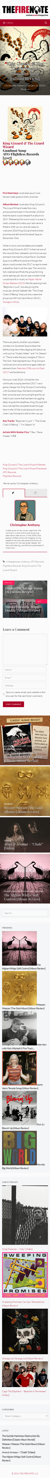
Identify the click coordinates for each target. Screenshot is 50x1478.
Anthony (25, 561)
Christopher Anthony (25, 525)
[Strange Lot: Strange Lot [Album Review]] (25, 1352)
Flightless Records (12, 475)
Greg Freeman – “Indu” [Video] (17, 1249)
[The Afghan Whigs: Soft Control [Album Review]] (25, 901)
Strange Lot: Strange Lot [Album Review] (22, 1358)
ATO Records (9, 472)
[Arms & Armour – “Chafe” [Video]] (25, 850)
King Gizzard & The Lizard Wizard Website (24, 464)
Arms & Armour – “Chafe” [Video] (18, 1452)
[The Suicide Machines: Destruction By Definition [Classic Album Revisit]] (25, 763)
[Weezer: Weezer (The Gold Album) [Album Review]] (25, 814)
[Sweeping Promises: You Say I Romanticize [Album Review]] (25, 1295)
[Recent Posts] (36, 493)
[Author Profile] (14, 493)
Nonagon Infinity (11, 301)
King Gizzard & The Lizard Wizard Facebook (25, 468)
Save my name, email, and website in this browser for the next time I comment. (25, 694)
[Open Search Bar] (46, 22)
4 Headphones (13, 561)
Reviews (25, 89)
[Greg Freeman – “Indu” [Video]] (25, 1242)
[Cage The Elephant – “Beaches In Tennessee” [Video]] (25, 1385)
